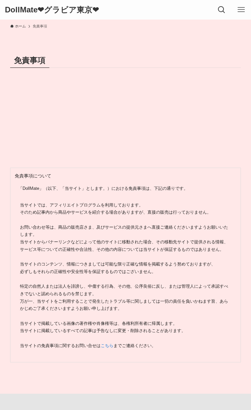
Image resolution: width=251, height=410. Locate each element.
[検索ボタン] (221, 10)
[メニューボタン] (241, 10)
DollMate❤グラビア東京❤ (52, 10)
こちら (107, 345)
